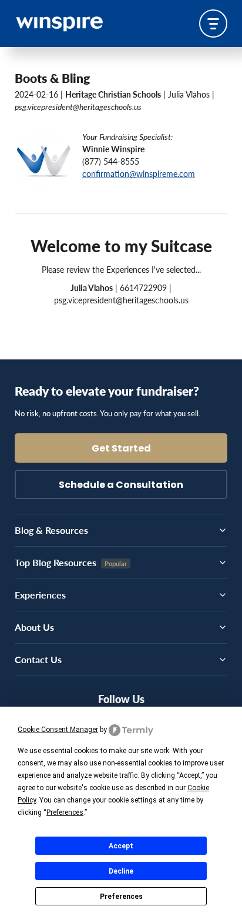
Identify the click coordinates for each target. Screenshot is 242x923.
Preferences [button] (64, 812)
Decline (121, 871)
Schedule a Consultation (121, 485)
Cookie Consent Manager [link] (58, 729)
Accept (121, 846)
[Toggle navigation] (213, 23)
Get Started (121, 449)
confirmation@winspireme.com (138, 173)
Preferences (121, 896)
